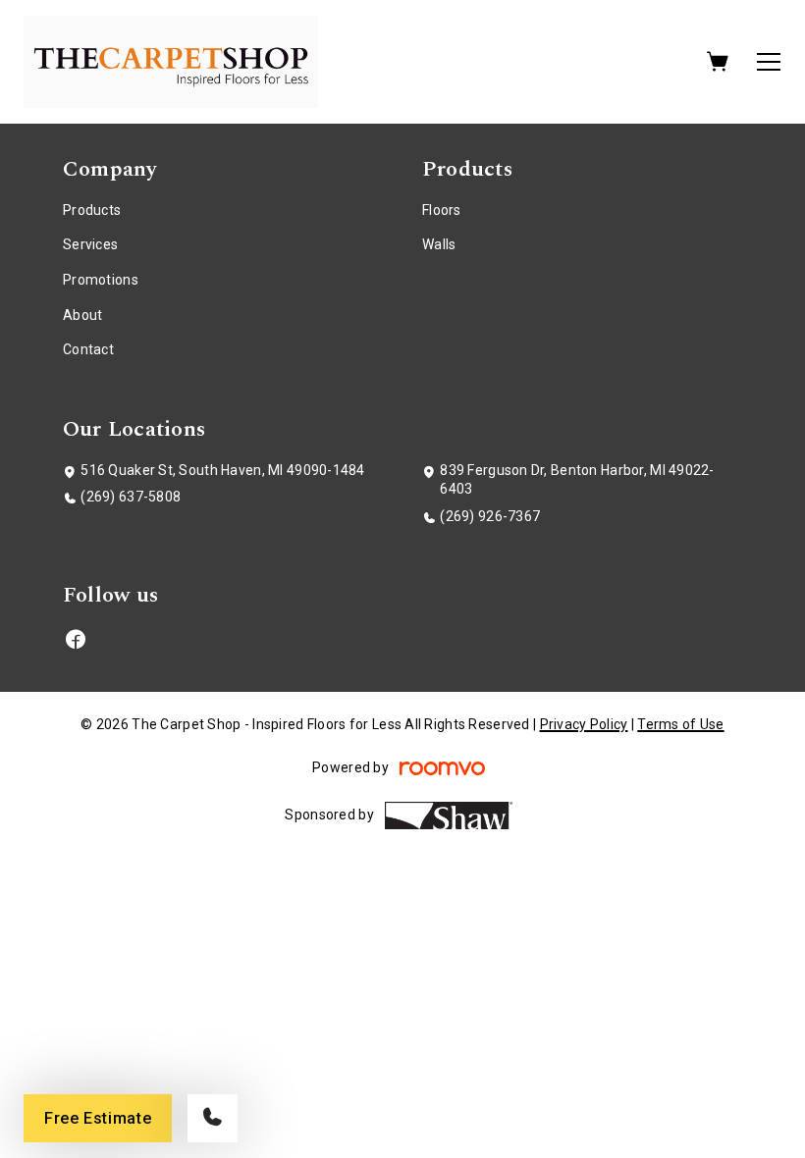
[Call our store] (213, 1118)
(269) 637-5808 (130, 496)
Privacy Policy (584, 724)
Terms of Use (680, 724)
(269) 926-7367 (490, 516)
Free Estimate (97, 1118)
